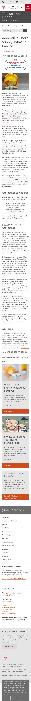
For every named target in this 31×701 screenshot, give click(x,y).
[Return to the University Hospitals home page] (3, 7)
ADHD (4, 95)
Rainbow (8, 7)
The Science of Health (13, 15)
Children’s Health (16, 357)
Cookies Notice (10, 685)
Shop (18, 7)
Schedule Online (23, 2)
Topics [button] (4, 25)
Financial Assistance (8, 607)
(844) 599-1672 (13, 510)
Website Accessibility (9, 614)
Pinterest (15, 56)
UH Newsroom (7, 609)
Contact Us (5, 605)
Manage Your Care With (14, 579)
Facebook (8, 56)
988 (3, 620)
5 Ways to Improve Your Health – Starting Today (14, 439)
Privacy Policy (18, 683)
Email (22, 56)
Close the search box (23, 7)
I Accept (15, 698)
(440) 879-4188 (6, 601)
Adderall (25, 357)
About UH (5, 611)
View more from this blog (10, 20)
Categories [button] (16, 25)
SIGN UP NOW (8, 647)
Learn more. (25, 348)
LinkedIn (19, 56)
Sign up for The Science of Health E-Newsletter (12, 497)
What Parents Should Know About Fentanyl (15, 387)
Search (25, 30)
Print (26, 56)
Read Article (8, 411)
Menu (28, 8)
